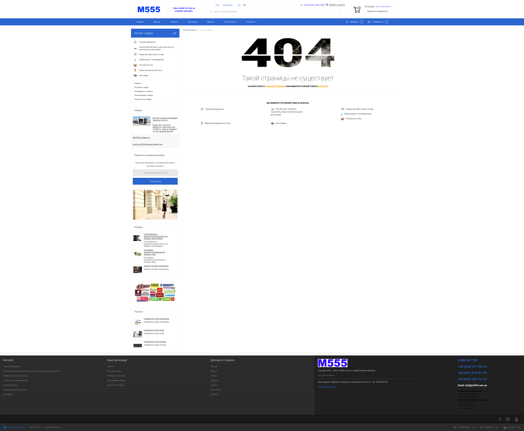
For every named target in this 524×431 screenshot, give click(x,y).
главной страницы (275, 86)
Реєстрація (227, 5)
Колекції (138, 227)
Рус (238, 5)
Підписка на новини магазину (149, 155)
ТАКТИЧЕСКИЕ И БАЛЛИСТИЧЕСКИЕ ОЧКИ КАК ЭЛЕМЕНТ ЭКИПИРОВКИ (156, 236)
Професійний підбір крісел (154, 330)
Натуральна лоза (353, 118)
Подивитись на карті (327, 386)
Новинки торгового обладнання (156, 266)
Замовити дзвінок (337, 5)
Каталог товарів (143, 33)
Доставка (192, 22)
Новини (138, 110)
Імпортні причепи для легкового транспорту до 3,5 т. (165, 119)
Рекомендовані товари (143, 95)
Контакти (250, 22)
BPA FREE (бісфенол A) (141, 138)
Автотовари (281, 123)
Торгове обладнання (214, 109)
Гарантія (211, 22)
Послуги (174, 22)
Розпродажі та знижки (143, 91)
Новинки (137, 83)
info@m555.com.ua (52, 427)
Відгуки (157, 22)
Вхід (217, 5)
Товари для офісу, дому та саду (359, 109)
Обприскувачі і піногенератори (357, 114)
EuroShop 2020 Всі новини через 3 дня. (148, 144)
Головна (140, 22)
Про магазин (230, 22)
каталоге (322, 86)
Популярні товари (141, 87)
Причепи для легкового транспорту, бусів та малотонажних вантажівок (287, 112)
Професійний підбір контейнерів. (156, 319)
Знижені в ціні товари (143, 99)
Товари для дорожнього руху (217, 123)
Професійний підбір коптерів (155, 342)
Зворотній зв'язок (16, 427)
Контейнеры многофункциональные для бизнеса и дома (154, 252)
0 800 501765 (35, 427)
